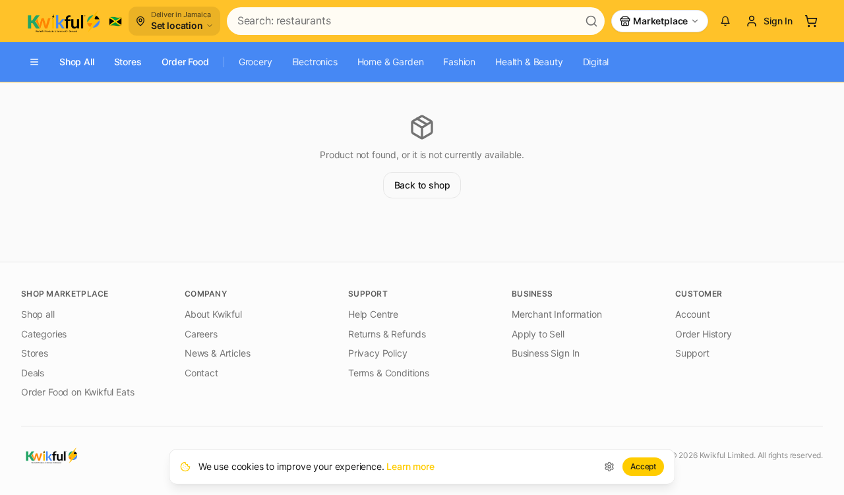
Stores (128, 61)
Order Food (185, 61)
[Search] (591, 21)
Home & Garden (390, 61)
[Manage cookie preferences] (609, 467)
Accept (643, 466)
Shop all (38, 314)
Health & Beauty (528, 61)
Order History (703, 333)
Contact (201, 372)
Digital (596, 61)
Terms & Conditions (388, 372)
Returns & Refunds (387, 333)
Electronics (315, 61)
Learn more (410, 466)
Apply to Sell (538, 333)
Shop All (76, 61)
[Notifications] (725, 21)
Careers (201, 333)
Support (692, 353)
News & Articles (217, 353)
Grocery (255, 61)
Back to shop (422, 184)
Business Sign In (546, 353)
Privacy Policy (377, 353)
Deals (32, 372)
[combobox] (402, 21)
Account (692, 314)
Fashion (459, 61)
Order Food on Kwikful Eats (77, 391)
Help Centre (373, 314)
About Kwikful (213, 314)
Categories (44, 333)
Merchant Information (556, 314)
